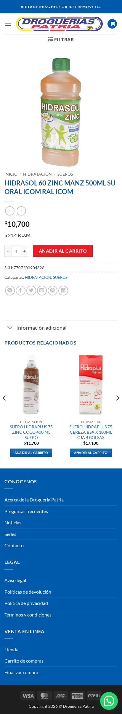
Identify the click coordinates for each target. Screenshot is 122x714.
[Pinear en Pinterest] (52, 290)
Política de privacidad (26, 603)
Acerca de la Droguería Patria (34, 499)
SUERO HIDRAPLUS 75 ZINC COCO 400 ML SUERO (31, 432)
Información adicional (41, 328)
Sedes (10, 534)
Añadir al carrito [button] (31, 452)
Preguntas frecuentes (26, 511)
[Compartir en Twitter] (31, 290)
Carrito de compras (24, 660)
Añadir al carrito (63, 251)
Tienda (11, 649)
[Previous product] (21, 211)
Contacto (14, 545)
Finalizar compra (21, 672)
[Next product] (9, 211)
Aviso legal (15, 580)
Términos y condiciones (28, 614)
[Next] (117, 410)
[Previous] (4, 410)
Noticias (12, 522)
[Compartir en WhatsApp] (10, 290)
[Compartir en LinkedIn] (63, 290)
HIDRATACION (37, 174)
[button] (8, 23)
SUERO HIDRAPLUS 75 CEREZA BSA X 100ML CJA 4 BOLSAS (90, 432)
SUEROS (65, 174)
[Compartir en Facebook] (20, 290)
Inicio (10, 174)
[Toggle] (10, 328)
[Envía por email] (42, 290)
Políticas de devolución (27, 592)
